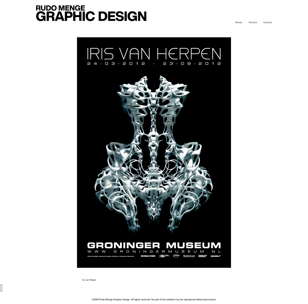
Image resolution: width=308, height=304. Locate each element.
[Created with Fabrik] (1, 288)
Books (238, 22)
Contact (267, 22)
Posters (253, 22)
